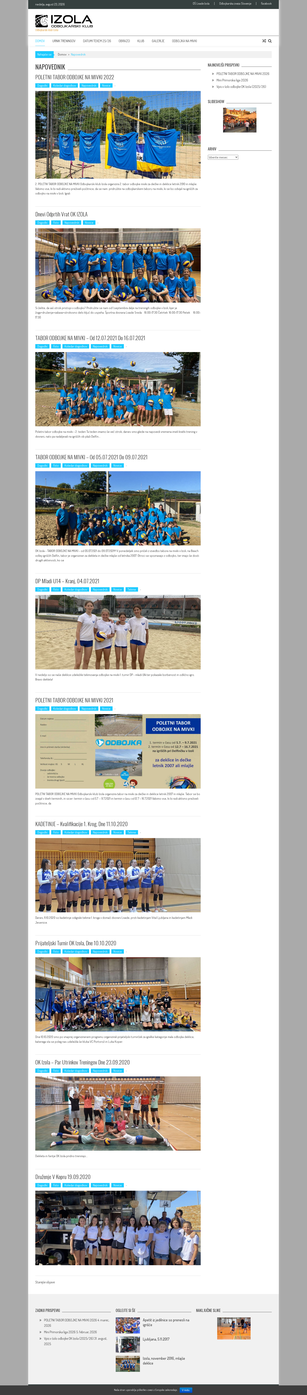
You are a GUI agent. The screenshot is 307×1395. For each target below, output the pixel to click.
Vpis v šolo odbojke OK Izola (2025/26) (241, 87)
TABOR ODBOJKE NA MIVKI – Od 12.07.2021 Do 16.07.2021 (90, 338)
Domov (40, 41)
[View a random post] (264, 41)
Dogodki (42, 85)
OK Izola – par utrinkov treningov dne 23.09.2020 (82, 1062)
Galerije (158, 41)
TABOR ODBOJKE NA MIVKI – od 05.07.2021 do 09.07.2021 (91, 457)
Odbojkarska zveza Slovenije (235, 3)
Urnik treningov (64, 41)
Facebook (266, 3)
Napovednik (89, 85)
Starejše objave (45, 1282)
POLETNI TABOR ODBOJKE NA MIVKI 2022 (74, 77)
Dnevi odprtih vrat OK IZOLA (61, 214)
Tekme (132, 589)
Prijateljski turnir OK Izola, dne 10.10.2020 (75, 943)
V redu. (186, 1390)
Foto (56, 223)
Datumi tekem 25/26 (97, 41)
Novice (106, 85)
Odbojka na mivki (184, 41)
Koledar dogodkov (64, 85)
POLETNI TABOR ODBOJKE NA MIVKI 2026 (243, 74)
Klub (140, 41)
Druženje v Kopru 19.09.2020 (63, 1177)
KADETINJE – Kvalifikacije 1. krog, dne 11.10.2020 (81, 824)
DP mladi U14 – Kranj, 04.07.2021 (67, 581)
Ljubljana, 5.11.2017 (156, 1339)
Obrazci (124, 41)
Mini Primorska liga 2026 (232, 80)
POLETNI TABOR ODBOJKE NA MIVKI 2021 (74, 700)
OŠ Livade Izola (201, 3)
